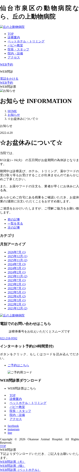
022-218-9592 (8, 338)
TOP (11, 33)
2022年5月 (17, 292)
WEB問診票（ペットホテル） (20, 469)
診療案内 (14, 37)
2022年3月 (17, 300)
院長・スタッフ (18, 49)
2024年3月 (17, 268)
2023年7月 (17, 280)
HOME (12, 111)
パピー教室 (15, 45)
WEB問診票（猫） (12, 465)
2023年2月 (17, 284)
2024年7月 (17, 264)
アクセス (14, 57)
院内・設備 (15, 53)
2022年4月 (17, 296)
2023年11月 (17, 276)
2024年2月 (17, 272)
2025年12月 (17, 256)
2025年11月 (17, 260)
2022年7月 (17, 288)
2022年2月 (17, 304)
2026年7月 (17, 252)
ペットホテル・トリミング (26, 41)
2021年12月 (17, 308)
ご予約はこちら (18, 365)
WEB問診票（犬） (12, 461)
